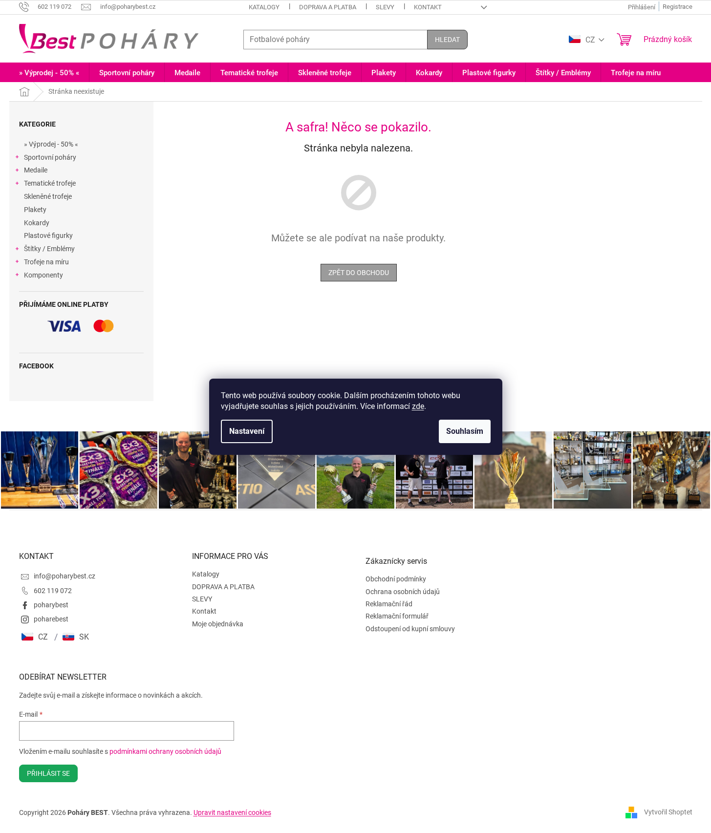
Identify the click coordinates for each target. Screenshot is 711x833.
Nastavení (246, 431)
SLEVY (385, 7)
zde (418, 406)
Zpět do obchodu (358, 273)
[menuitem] (49, 73)
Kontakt (428, 7)
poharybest (51, 605)
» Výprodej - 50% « (51, 144)
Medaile (35, 170)
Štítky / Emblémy (49, 249)
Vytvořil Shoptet (668, 812)
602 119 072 (53, 591)
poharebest (51, 619)
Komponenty (43, 275)
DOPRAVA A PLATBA (327, 7)
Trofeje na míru (46, 262)
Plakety (35, 210)
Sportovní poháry (50, 157)
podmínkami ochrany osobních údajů (165, 751)
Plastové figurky (48, 235)
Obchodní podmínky (396, 579)
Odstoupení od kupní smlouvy (410, 629)
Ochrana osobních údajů (403, 592)
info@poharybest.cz (64, 576)
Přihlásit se (48, 773)
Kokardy (36, 223)
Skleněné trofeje (48, 196)
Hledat (447, 39)
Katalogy (264, 7)
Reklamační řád (389, 604)
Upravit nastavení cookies (232, 812)
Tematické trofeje (50, 183)
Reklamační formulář (397, 616)
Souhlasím (464, 431)
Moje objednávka (217, 624)
